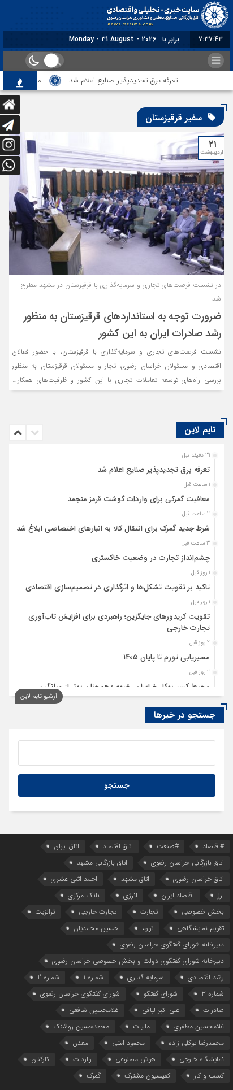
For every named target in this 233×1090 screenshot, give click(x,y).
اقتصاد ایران (177, 895)
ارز (221, 895)
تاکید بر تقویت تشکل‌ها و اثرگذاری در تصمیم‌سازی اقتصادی (117, 587)
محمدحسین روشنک (81, 1026)
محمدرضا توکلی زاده (196, 1042)
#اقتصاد (213, 846)
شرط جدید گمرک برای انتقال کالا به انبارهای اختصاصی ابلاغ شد (113, 529)
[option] (115, 466)
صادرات (213, 1010)
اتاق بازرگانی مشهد (102, 862)
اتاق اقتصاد (118, 846)
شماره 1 (93, 977)
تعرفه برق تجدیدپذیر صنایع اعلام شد (129, 80)
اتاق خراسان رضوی (198, 879)
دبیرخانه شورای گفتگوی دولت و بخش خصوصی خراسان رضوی (138, 961)
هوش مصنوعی (135, 1059)
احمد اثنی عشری (74, 879)
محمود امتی (128, 1042)
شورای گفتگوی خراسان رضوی (80, 993)
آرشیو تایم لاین (38, 696)
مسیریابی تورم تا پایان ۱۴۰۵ (166, 657)
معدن (80, 1042)
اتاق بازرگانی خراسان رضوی (187, 862)
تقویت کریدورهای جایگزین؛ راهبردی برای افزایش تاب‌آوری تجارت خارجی (119, 622)
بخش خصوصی (203, 911)
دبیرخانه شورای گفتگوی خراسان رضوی (172, 944)
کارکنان (40, 1059)
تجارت (149, 911)
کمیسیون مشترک (147, 1075)
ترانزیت (45, 911)
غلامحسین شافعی (93, 1010)
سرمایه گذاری (145, 977)
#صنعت (168, 846)
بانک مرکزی (84, 895)
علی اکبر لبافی (160, 1010)
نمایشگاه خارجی (201, 1059)
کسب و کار (209, 1075)
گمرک (94, 1075)
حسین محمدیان (96, 928)
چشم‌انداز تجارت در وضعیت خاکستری (151, 558)
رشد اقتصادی (206, 977)
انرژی (130, 895)
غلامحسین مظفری (199, 1026)
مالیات (141, 1026)
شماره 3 (212, 993)
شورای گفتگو (161, 993)
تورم (147, 928)
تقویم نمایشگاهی (200, 928)
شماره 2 (48, 977)
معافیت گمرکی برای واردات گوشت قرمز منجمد (138, 499)
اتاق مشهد (135, 879)
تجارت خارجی (97, 911)
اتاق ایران (66, 846)
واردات (82, 1059)
